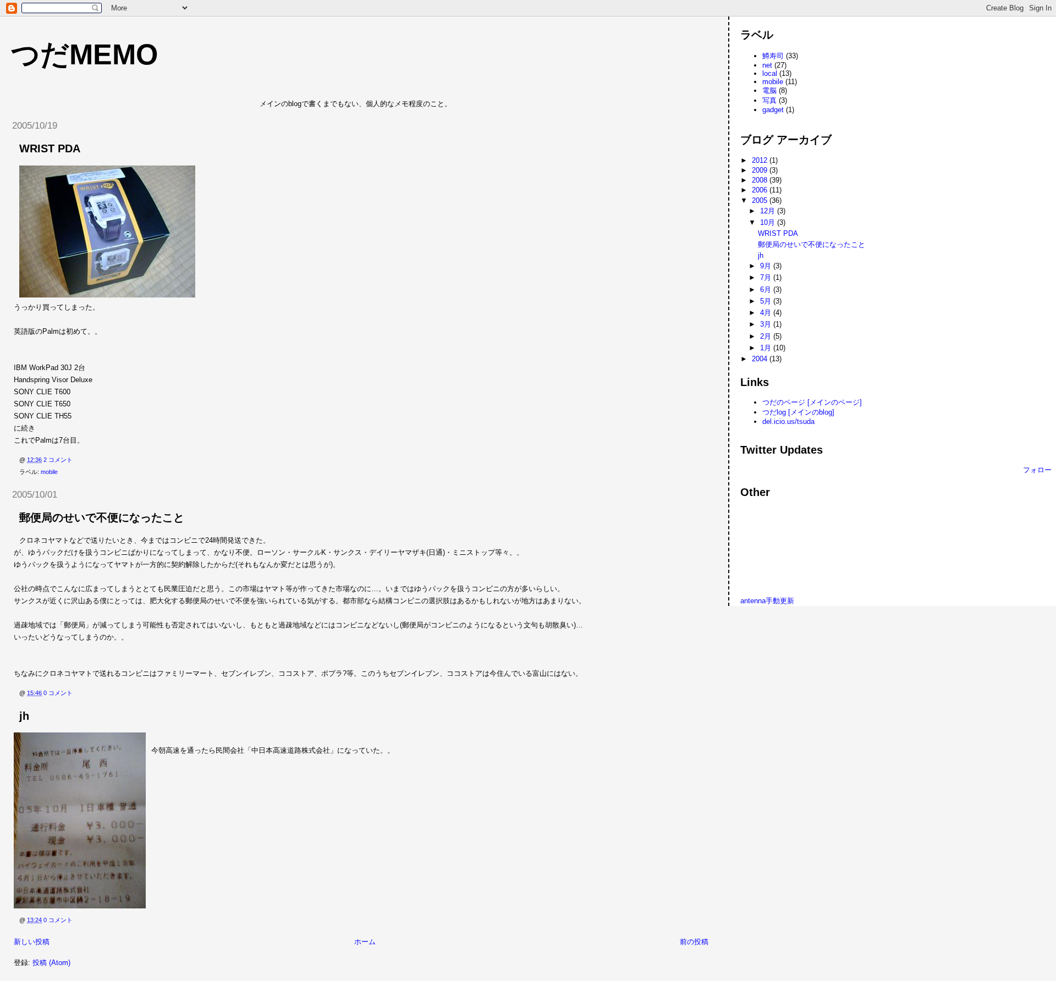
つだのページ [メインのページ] (812, 402)
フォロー (1037, 470)
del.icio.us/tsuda (788, 421)
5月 (766, 301)
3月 (766, 324)
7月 (766, 277)
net (767, 65)
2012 (760, 160)
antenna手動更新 (767, 601)
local (769, 73)
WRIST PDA (49, 148)
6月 (766, 289)
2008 (760, 180)
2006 (760, 190)
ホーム (365, 942)
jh (24, 716)
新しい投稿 (32, 942)
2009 (760, 170)
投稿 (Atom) (51, 962)
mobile (49, 472)
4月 (766, 312)
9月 (766, 266)
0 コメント (58, 693)
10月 (768, 222)
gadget (773, 110)
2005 (760, 200)
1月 (766, 348)
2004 (760, 359)
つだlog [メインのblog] (798, 412)
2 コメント (58, 459)
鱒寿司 (773, 56)
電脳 (769, 90)
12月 (768, 211)
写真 (769, 100)
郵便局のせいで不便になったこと (101, 517)
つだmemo (84, 54)
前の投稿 (694, 942)
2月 (766, 336)
